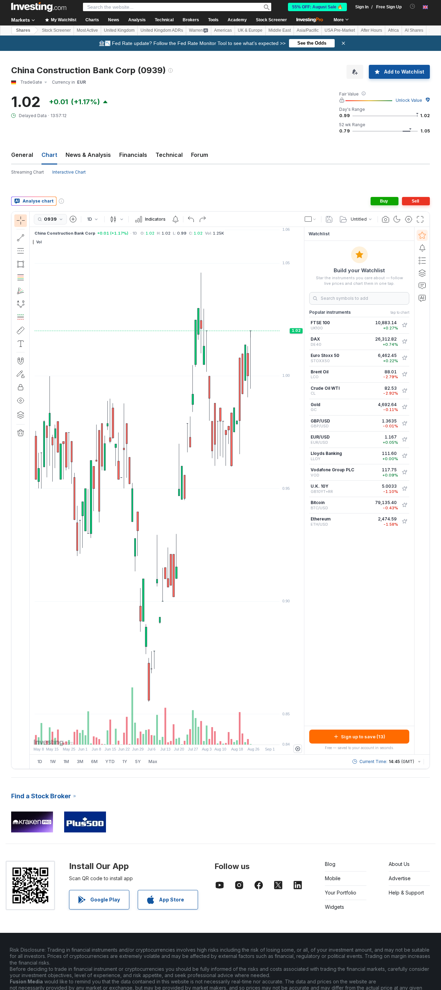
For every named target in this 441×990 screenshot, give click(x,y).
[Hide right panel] (302, 491)
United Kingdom (119, 30)
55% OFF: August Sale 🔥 (317, 7)
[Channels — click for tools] (20, 251)
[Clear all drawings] (20, 433)
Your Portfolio (340, 893)
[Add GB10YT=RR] (404, 489)
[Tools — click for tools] (20, 330)
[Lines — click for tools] (20, 237)
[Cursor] (20, 220)
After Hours (371, 30)
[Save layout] (329, 219)
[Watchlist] (422, 235)
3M (80, 761)
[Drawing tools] (32, 490)
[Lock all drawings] (20, 387)
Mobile (333, 878)
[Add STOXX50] (404, 358)
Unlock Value (409, 100)
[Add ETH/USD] (404, 521)
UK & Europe (250, 30)
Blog (330, 864)
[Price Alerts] (175, 219)
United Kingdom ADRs (161, 30)
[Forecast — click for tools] (20, 317)
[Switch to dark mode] (397, 219)
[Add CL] (404, 391)
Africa (393, 30)
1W (53, 761)
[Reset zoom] (185, 735)
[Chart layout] (311, 219)
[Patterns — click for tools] (20, 304)
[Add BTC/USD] (404, 505)
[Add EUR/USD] (404, 439)
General (22, 154)
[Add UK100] (404, 325)
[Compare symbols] (73, 219)
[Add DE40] (404, 341)
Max (153, 761)
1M (66, 761)
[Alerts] (422, 247)
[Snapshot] (385, 219)
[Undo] (191, 219)
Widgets (334, 907)
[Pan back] (167, 735)
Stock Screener (271, 19)
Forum (199, 154)
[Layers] (20, 415)
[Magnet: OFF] (20, 361)
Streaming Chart (27, 172)
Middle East (279, 30)
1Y (124, 761)
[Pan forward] (176, 735)
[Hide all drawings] (20, 400)
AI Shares (414, 30)
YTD (110, 761)
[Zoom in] (157, 735)
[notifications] (413, 6)
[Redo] (202, 219)
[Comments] (422, 285)
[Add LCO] (404, 374)
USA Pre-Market (340, 30)
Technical (169, 154)
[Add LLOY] (404, 456)
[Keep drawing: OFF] (20, 374)
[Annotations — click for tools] (20, 343)
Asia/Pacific (308, 30)
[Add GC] (404, 407)
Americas (223, 30)
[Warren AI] (422, 298)
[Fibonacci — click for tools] (20, 277)
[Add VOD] (404, 472)
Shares (23, 30)
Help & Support (406, 893)
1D (39, 761)
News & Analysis (88, 154)
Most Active (87, 30)
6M (94, 761)
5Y (138, 761)
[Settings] (298, 749)
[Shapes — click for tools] (20, 264)
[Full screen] (420, 219)
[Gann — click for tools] (20, 290)
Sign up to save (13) (363, 736)
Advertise (400, 878)
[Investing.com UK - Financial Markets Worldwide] (38, 7)
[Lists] (422, 260)
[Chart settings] (408, 219)
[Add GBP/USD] (404, 423)
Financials (133, 154)
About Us (399, 864)
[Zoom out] (148, 735)
